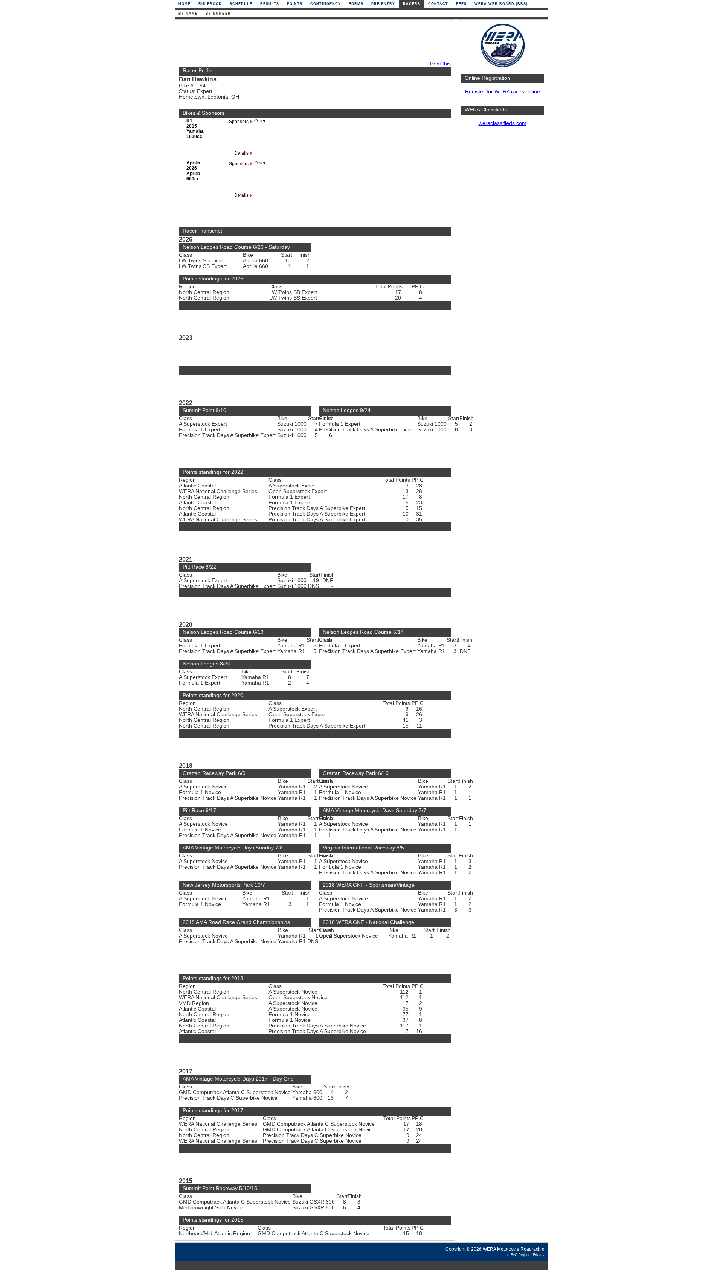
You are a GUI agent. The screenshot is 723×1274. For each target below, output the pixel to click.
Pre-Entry (383, 4)
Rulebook (210, 4)
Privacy (539, 1255)
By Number (218, 13)
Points (294, 4)
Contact (438, 4)
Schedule (241, 4)
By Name (188, 13)
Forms (356, 4)
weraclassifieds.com (502, 123)
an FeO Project (517, 1255)
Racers (411, 4)
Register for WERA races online (502, 91)
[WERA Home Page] (502, 66)
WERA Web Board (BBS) (501, 4)
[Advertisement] (502, 250)
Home (184, 4)
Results (269, 4)
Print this (440, 64)
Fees (461, 4)
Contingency (325, 4)
